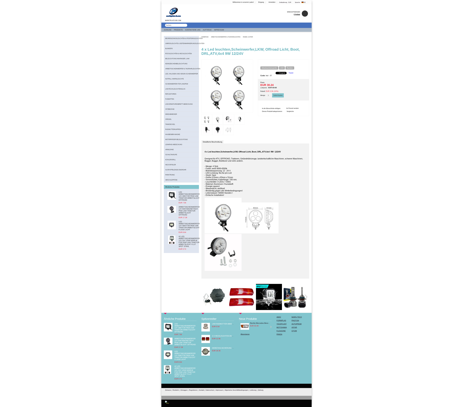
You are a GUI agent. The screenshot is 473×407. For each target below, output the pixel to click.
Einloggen (184, 390)
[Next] (305, 296)
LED (282, 68)
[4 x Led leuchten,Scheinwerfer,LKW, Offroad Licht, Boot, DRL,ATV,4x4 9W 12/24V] (227, 110)
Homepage (205, 37)
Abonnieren (245, 334)
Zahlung (260, 390)
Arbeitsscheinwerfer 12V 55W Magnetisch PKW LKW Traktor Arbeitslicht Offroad (189, 211)
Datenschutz (210, 390)
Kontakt (201, 390)
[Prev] (205, 296)
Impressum (219, 30)
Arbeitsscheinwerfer (269, 68)
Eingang (261, 2)
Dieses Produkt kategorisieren (272, 111)
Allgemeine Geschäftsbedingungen (236, 390)
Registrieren (193, 390)
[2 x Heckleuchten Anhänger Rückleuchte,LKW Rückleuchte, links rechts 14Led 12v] (205, 342)
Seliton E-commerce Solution (298, 397)
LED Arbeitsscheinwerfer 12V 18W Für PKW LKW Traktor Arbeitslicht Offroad (189, 196)
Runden (290, 68)
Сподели (282, 73)
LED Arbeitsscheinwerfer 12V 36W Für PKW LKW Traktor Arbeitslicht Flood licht (189, 226)
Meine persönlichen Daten (297, 403)
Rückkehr (176, 390)
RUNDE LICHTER (248, 37)
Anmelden (272, 2)
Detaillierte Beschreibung (212, 142)
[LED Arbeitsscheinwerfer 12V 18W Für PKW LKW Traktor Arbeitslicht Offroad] (171, 195)
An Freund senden (292, 108)
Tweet (291, 73)
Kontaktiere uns (192, 30)
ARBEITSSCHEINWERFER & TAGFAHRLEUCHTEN (225, 37)
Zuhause (167, 30)
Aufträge (207, 30)
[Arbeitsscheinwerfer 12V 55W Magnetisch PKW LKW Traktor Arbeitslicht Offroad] (171, 210)
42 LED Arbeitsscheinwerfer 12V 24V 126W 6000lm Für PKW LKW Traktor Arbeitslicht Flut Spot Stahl (189, 241)
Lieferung (253, 390)
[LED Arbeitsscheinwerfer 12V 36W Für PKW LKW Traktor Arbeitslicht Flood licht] (172, 225)
